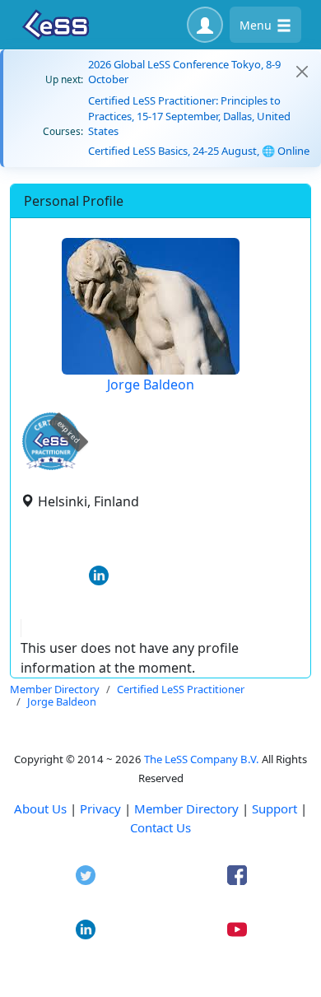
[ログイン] (205, 25)
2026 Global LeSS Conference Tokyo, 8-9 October (184, 71)
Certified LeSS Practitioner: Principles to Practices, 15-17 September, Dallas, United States (189, 115)
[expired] (51, 467)
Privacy (100, 808)
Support (274, 808)
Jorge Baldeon (150, 384)
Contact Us (160, 827)
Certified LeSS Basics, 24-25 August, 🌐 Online (198, 150)
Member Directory (186, 808)
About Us (40, 808)
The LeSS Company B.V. (201, 759)
